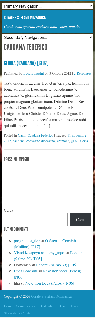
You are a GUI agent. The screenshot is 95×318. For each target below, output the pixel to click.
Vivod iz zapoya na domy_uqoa (39, 252)
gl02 (74, 140)
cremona (63, 140)
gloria (84, 140)
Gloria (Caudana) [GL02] (26, 63)
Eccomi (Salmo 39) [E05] (56, 264)
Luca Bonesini (33, 73)
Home (8, 306)
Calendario (48, 306)
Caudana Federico (40, 135)
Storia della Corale (17, 313)
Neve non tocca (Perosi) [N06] (49, 283)
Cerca (8, 210)
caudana (18, 140)
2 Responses (82, 73)
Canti (22, 135)
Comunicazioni (26, 306)
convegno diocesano (40, 140)
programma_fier (27, 240)
